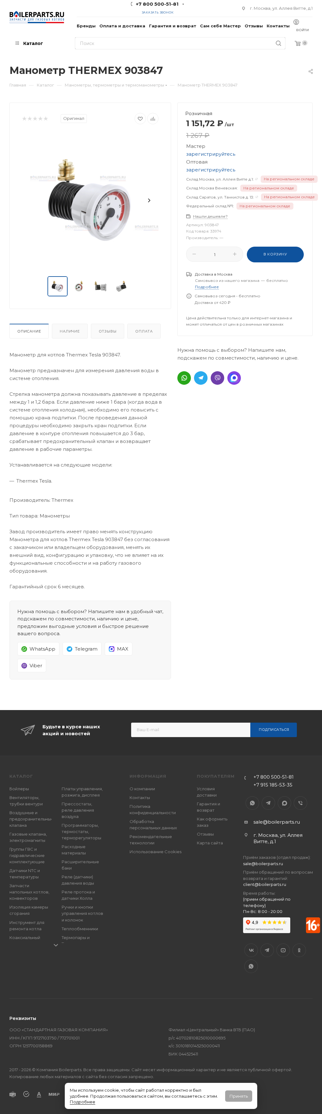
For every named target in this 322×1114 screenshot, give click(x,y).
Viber (300, 803)
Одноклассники (299, 950)
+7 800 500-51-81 (157, 4)
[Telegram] (201, 378)
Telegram (268, 803)
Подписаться (274, 729)
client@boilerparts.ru (264, 884)
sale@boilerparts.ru (276, 822)
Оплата (144, 331)
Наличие (70, 331)
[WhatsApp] (184, 378)
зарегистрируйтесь (210, 154)
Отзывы (108, 331)
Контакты (140, 797)
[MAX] (234, 378)
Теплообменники (80, 928)
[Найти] (278, 43)
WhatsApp (252, 803)
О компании (142, 788)
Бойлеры (19, 788)
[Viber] (217, 378)
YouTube (283, 950)
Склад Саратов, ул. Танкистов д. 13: (220, 197)
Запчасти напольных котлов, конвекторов (29, 892)
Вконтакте (251, 950)
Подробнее (82, 1101)
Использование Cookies (155, 851)
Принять (239, 1096)
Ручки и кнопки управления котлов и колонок (82, 913)
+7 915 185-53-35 (272, 785)
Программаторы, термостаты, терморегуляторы (81, 831)
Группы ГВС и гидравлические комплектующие (27, 855)
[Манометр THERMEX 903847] (90, 200)
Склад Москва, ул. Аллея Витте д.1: (220, 179)
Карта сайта (210, 842)
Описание (29, 331)
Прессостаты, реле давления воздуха (78, 810)
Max (284, 803)
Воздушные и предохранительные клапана (31, 819)
